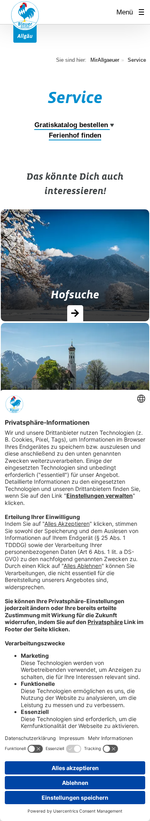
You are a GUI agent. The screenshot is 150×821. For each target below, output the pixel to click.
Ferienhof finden (75, 135)
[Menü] (144, 12)
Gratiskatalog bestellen (72, 125)
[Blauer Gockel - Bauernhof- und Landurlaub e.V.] (25, 21)
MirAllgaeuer (104, 60)
